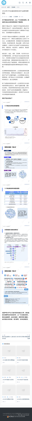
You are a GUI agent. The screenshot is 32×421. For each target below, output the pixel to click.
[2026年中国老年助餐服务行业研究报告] (23, 351)
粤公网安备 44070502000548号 (17, 416)
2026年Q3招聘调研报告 (23, 399)
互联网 (16, 16)
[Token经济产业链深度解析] (23, 370)
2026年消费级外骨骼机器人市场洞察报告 (9, 399)
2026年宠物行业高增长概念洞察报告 (9, 380)
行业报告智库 (3, 2)
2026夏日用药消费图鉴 (9, 360)
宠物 (10, 377)
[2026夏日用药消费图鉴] (9, 351)
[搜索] (23, 2)
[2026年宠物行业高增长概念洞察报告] (9, 370)
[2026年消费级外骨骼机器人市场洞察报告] (9, 390)
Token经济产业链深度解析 (23, 380)
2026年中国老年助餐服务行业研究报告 (23, 360)
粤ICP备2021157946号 (23, 415)
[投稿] (19, 2)
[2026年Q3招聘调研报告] (23, 390)
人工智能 (25, 377)
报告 (11, 16)
